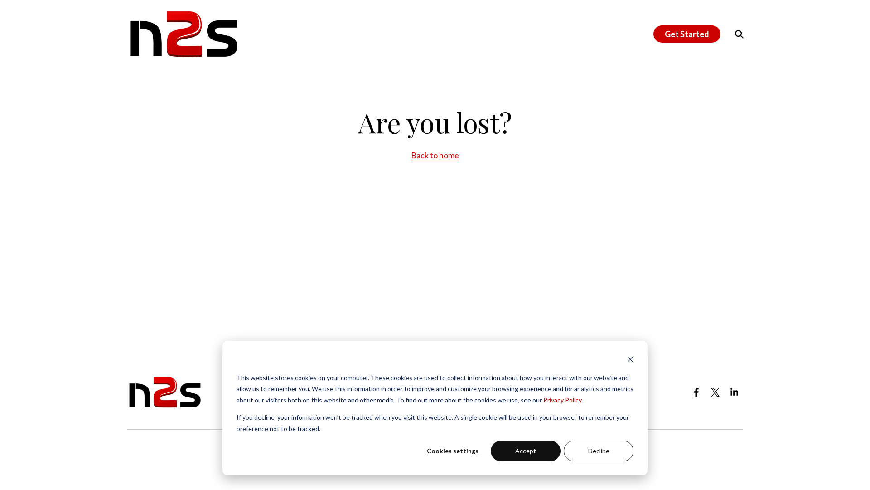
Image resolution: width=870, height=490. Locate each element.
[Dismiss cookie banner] (630, 360)
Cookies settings (452, 451)
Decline (598, 451)
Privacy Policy (562, 400)
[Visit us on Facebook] (696, 392)
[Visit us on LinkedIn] (734, 392)
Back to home (435, 155)
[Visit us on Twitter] (715, 392)
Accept (525, 451)
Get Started (687, 34)
